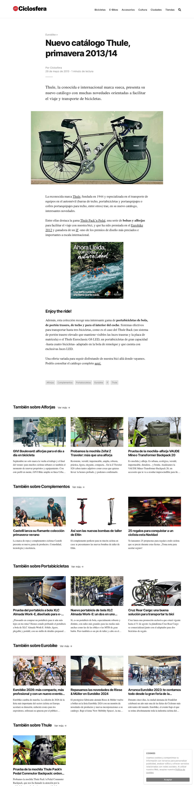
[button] (100, 9)
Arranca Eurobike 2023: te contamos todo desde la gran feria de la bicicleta (154, 694)
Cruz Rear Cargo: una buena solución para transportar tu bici (151, 612)
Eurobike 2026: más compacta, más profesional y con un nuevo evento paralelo (38, 694)
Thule (76, 196)
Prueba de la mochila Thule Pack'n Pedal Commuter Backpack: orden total (37, 773)
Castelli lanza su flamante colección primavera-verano (38, 533)
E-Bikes (113, 9)
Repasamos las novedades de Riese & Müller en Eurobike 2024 (96, 692)
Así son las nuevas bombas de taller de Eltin (96, 533)
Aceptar (168, 779)
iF (77, 230)
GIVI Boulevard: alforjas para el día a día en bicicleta (38, 453)
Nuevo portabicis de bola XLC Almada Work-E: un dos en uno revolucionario (93, 614)
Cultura (142, 9)
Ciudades (156, 9)
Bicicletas (100, 9)
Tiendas (170, 9)
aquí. (98, 363)
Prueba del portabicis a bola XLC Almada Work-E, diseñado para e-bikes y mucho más (37, 614)
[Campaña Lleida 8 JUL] (97, 270)
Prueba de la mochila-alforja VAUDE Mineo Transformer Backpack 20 (153, 453)
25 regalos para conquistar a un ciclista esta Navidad (150, 533)
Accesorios (128, 9)
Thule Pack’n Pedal (92, 220)
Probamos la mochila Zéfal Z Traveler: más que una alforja (91, 453)
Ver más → (64, 407)
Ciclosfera (56, 67)
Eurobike (50, 34)
